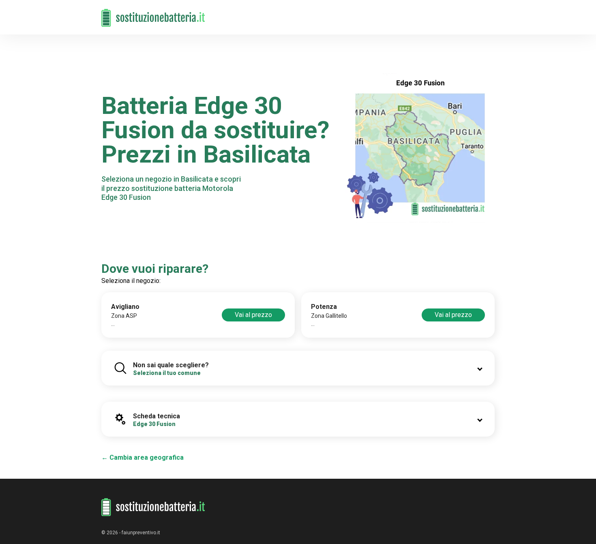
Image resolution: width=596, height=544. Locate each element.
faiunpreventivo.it (141, 532)
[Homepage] (153, 13)
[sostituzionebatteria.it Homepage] (153, 507)
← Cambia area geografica (142, 457)
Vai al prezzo (253, 315)
